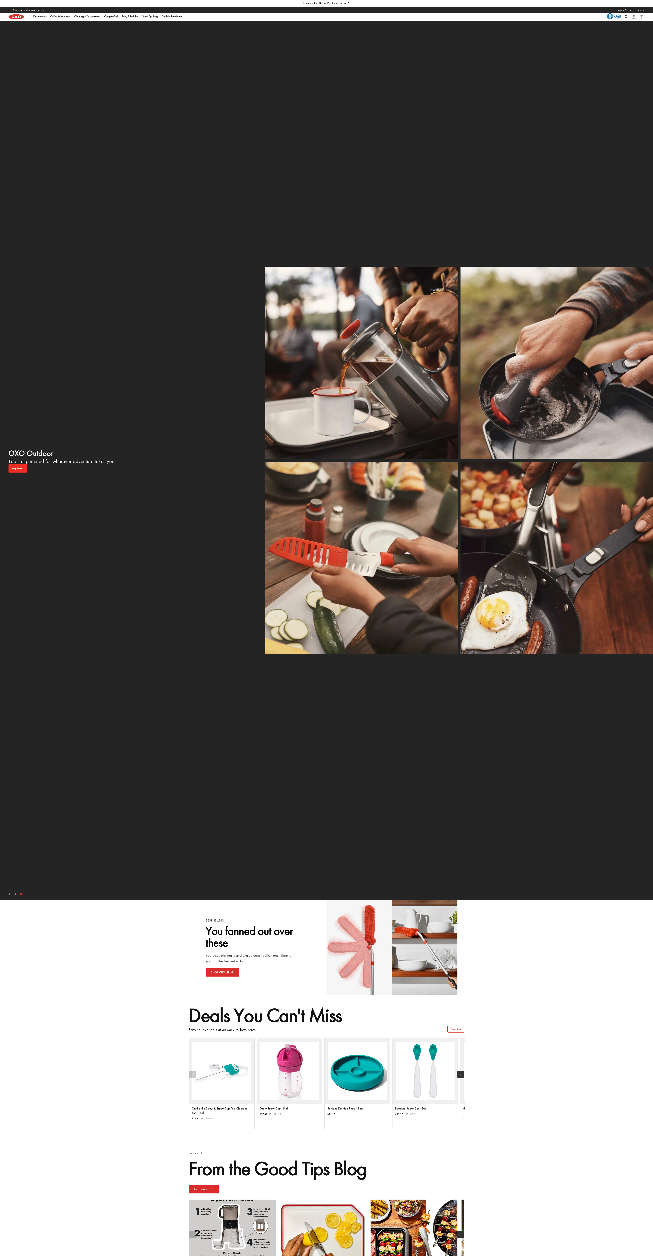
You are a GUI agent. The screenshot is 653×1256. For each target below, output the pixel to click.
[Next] (460, 1074)
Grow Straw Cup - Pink (274, 1108)
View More (456, 1029)
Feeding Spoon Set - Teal (411, 1108)
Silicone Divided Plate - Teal (345, 1108)
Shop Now (17, 468)
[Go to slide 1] (9, 894)
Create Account (625, 9)
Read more (200, 1189)
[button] (626, 17)
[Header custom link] (615, 17)
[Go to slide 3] (21, 894)
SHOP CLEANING (222, 972)
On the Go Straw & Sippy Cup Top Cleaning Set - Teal (220, 1111)
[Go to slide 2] (15, 894)
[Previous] (192, 1074)
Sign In (641, 9)
